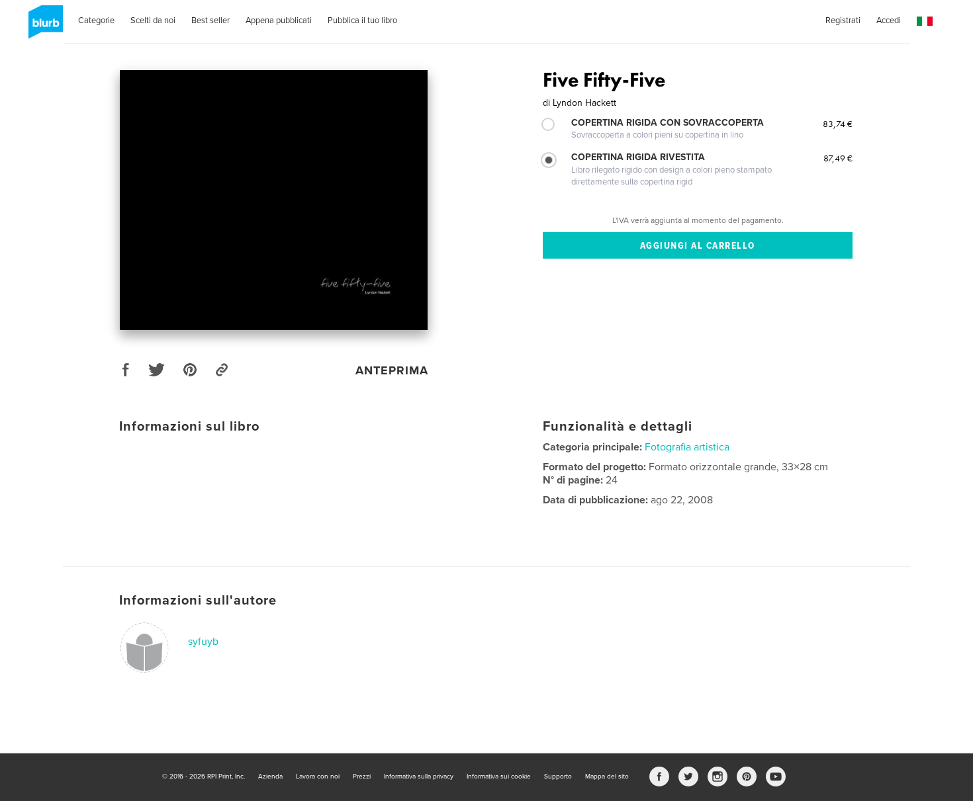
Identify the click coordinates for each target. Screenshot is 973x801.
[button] (925, 21)
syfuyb (203, 641)
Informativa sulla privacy (418, 776)
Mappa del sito (607, 776)
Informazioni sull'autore (198, 601)
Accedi (888, 20)
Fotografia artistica (687, 447)
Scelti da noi (152, 20)
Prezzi (362, 776)
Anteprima (391, 370)
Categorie (96, 20)
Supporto (558, 776)
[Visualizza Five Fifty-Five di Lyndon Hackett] (274, 200)
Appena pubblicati (279, 20)
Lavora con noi (318, 776)
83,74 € (838, 124)
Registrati (842, 20)
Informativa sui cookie (499, 776)
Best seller (210, 20)
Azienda (270, 776)
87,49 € (838, 158)
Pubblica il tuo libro (362, 20)
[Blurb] (43, 27)
